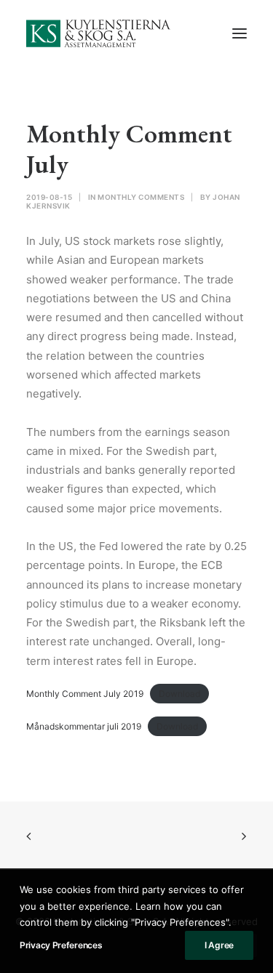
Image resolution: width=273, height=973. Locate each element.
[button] (239, 33)
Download (179, 693)
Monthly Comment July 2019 (84, 693)
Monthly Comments (141, 197)
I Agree (219, 945)
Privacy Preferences (61, 945)
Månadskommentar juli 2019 (83, 726)
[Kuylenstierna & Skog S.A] (98, 33)
